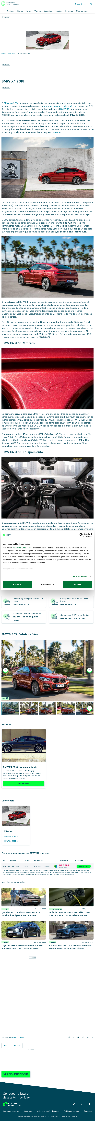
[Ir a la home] (10, 3)
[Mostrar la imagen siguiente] (89, 670)
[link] (23, 602)
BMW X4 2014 (11, 103)
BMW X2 (57, 132)
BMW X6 (64, 109)
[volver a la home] (12, 1104)
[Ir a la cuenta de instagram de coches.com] (81, 1103)
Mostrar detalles (80, 576)
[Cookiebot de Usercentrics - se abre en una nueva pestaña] (81, 535)
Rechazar (17, 584)
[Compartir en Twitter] (77, 1037)
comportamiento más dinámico (60, 106)
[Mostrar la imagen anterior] (5, 670)
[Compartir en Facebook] (82, 1037)
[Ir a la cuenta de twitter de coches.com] (73, 1103)
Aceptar (77, 584)
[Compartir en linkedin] (87, 1037)
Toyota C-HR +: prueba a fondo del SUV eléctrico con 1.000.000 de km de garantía (23, 923)
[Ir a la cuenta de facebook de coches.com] (89, 1103)
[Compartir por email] (68, 1037)
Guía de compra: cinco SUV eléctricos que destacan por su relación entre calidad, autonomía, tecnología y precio (68, 891)
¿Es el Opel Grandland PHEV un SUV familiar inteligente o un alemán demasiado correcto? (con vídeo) (22, 891)
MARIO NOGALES (9, 53)
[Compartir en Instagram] (73, 1037)
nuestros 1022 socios (23, 548)
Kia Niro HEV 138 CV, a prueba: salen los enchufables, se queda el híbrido (66, 923)
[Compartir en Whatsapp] (92, 1037)
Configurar (46, 584)
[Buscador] (91, 3)
